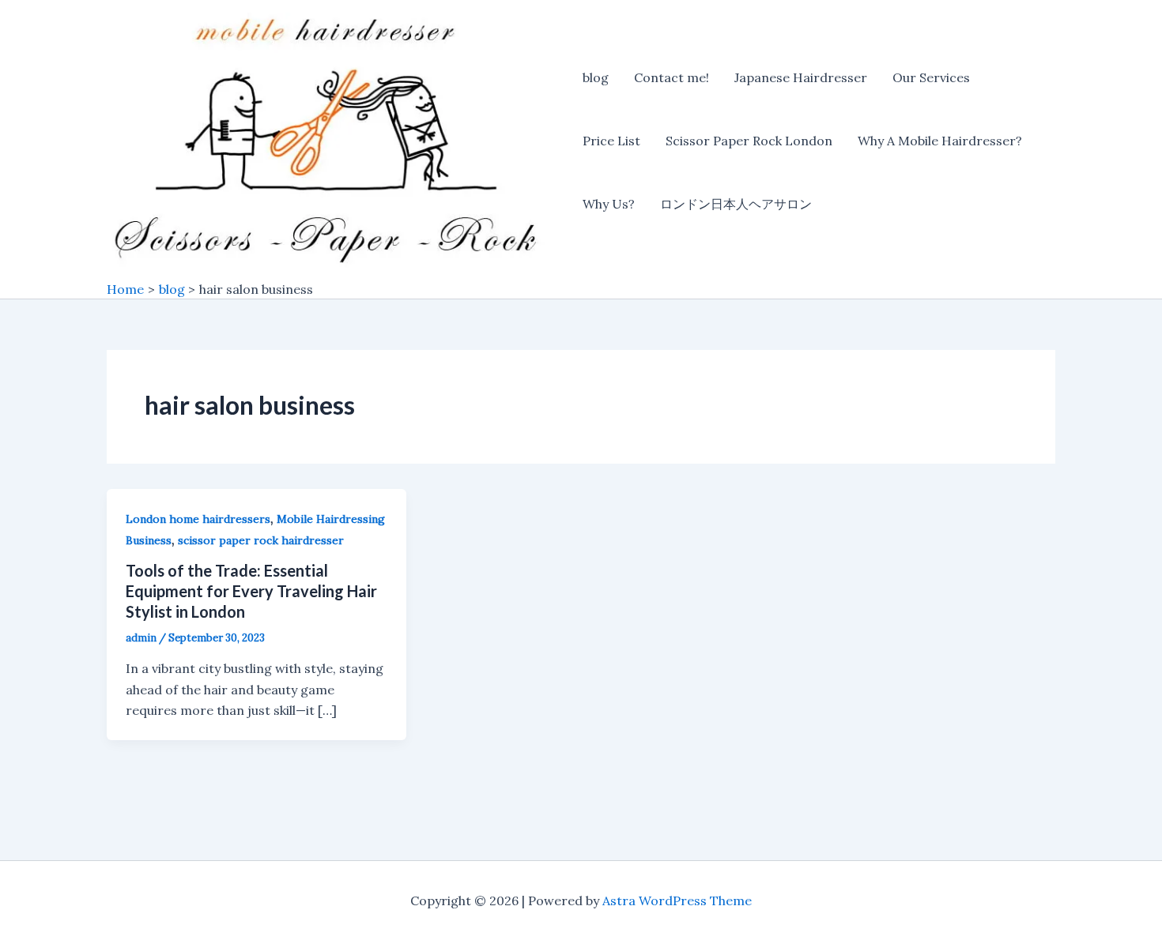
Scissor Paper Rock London (749, 141)
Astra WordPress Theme (677, 900)
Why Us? (609, 204)
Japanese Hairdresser (800, 77)
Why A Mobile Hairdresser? (940, 141)
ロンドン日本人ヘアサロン (736, 204)
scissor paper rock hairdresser (261, 540)
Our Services (931, 77)
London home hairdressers (198, 519)
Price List (611, 141)
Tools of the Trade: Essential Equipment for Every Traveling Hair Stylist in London (251, 591)
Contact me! (671, 77)
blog (596, 77)
